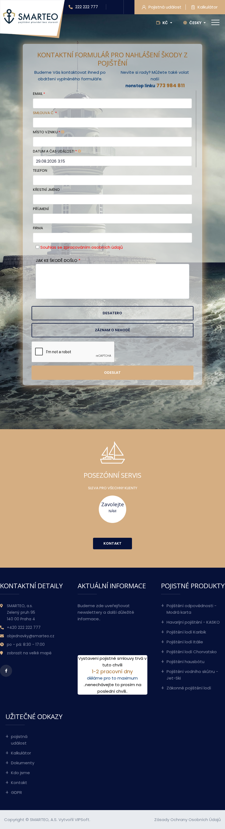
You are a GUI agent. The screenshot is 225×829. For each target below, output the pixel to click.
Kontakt (19, 782)
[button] (112, 313)
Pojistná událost (164, 7)
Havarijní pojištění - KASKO (193, 622)
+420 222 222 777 (24, 627)
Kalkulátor (207, 7)
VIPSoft (82, 819)
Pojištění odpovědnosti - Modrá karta (191, 609)
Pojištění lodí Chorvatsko (192, 652)
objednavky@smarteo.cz (30, 636)
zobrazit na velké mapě (29, 653)
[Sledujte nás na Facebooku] (6, 671)
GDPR (16, 792)
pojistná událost (19, 740)
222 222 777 (86, 7)
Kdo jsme (20, 773)
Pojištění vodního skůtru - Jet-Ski (192, 675)
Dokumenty (22, 763)
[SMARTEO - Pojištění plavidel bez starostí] (30, 16)
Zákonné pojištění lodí (189, 688)
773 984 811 (170, 85)
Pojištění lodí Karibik (186, 632)
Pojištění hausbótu (185, 661)
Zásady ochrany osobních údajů (187, 819)
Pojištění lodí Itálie (185, 642)
